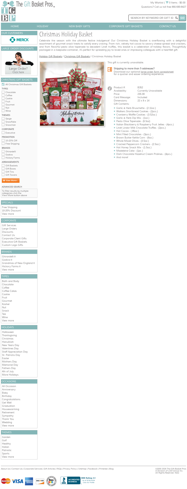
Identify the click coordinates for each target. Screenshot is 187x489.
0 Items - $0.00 (176, 2)
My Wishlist (156, 2)
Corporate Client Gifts (14, 238)
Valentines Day (10, 348)
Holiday (42, 26)
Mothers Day (9, 361)
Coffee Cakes (9, 291)
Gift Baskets (11, 165)
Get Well (7, 402)
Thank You (8, 419)
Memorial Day (10, 365)
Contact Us (167, 26)
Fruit (7, 101)
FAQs (59, 469)
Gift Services (9, 225)
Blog (111, 469)
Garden (6, 437)
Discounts (7, 232)
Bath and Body (10, 281)
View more (8, 213)
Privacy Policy (70, 469)
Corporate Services (33, 469)
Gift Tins (9, 172)
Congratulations (11, 399)
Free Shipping (12, 143)
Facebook (93, 469)
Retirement (8, 412)
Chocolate (10, 92)
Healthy (6, 443)
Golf (4, 440)
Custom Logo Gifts (12, 245)
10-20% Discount (11, 210)
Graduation (8, 406)
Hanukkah (8, 342)
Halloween (8, 332)
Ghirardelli (10, 151)
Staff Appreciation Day (15, 351)
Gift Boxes (10, 168)
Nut (7, 108)
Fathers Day (9, 368)
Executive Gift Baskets (14, 241)
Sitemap (82, 469)
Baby (5, 392)
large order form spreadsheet (157, 71)
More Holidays (10, 374)
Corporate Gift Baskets (126, 26)
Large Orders (9, 228)
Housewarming (10, 409)
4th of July (8, 371)
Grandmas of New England (17, 263)
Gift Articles (49, 469)
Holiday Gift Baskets (50, 56)
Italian (5, 447)
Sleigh (8, 118)
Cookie (8, 98)
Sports (5, 453)
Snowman (10, 125)
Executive (10, 133)
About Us (5, 469)
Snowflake (10, 122)
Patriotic (7, 450)
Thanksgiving (9, 335)
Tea (4, 314)
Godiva (9, 154)
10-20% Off (11, 140)
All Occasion (9, 386)
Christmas (7, 338)
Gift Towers (11, 175)
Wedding (7, 422)
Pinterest (103, 469)
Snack (5, 310)
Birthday (7, 396)
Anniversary (9, 389)
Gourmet (9, 104)
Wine (8, 111)
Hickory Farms (12, 157)
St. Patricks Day (11, 355)
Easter (5, 358)
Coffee (8, 95)
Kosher (6, 304)
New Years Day (10, 345)
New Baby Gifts (79, 26)
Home (15, 26)
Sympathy (8, 415)
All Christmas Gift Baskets (18, 84)
